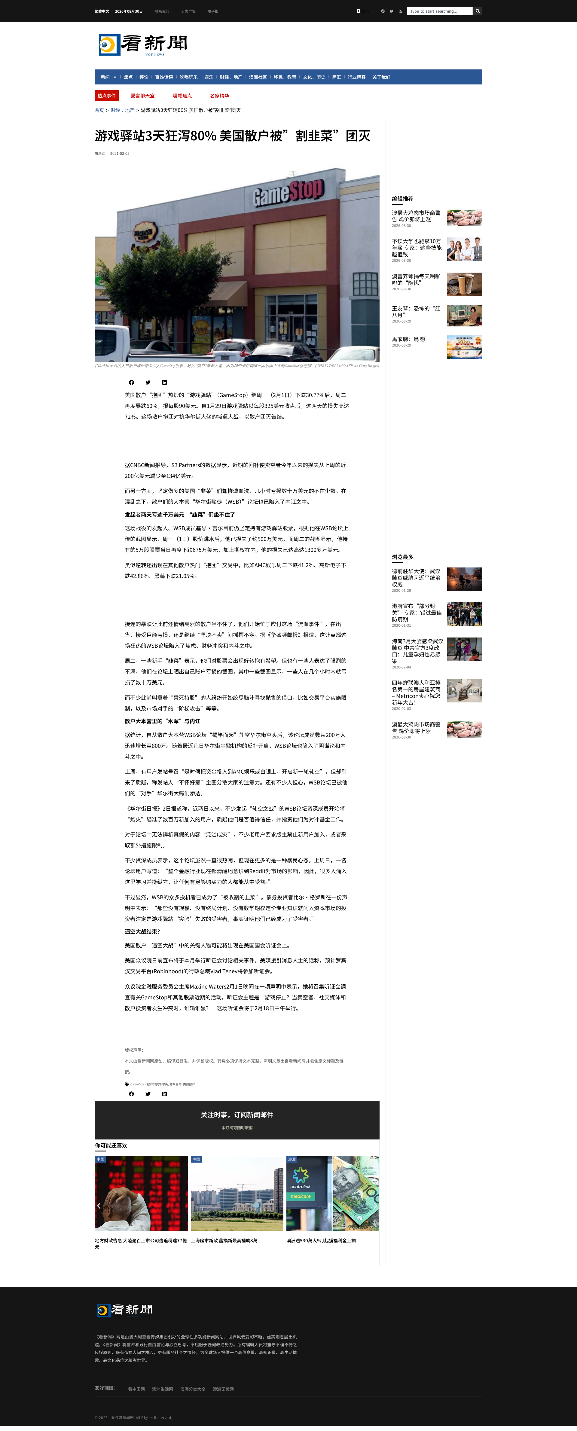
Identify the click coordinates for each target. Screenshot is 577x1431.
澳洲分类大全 (193, 1389)
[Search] (477, 11)
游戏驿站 (175, 1084)
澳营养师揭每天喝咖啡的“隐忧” (416, 279)
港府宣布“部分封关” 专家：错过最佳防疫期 (417, 612)
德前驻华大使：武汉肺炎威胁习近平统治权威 (416, 577)
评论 (143, 77)
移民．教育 (285, 77)
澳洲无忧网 (223, 1389)
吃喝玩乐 (189, 77)
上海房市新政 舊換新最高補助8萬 (224, 1240)
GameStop (137, 1084)
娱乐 (208, 77)
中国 (100, 1159)
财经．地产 (231, 77)
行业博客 (357, 77)
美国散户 (189, 1084)
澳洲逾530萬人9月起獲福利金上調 (323, 1240)
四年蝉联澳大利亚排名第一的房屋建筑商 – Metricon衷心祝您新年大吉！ (416, 692)
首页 (99, 110)
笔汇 (336, 77)
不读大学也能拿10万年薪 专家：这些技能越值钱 (417, 247)
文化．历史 (314, 77)
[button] (131, 382)
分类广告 (188, 11)
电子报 (213, 11)
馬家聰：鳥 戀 (409, 339)
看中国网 (136, 1389)
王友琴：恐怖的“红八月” (416, 311)
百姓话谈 (164, 77)
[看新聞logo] (143, 57)
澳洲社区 (258, 77)
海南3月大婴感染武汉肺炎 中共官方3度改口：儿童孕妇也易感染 (418, 651)
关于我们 (381, 77)
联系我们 (162, 11)
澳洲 (292, 1159)
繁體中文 (102, 11)
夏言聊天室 (143, 95)
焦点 (128, 77)
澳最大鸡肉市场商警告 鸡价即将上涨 (416, 216)
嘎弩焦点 (182, 95)
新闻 (105, 77)
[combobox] (440, 11)
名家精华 (219, 95)
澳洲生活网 (162, 1389)
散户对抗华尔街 (157, 1084)
